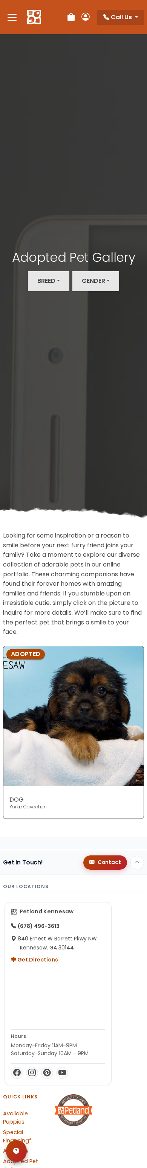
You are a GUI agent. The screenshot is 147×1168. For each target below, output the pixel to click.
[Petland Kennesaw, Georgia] (34, 17)
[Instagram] (32, 1073)
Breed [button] (46, 280)
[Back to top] (137, 862)
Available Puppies (15, 1117)
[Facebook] (17, 1073)
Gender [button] (93, 280)
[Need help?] (16, 1151)
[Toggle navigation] (12, 17)
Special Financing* (17, 1136)
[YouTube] (62, 1073)
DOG (16, 799)
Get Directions (37, 959)
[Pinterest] (47, 1073)
